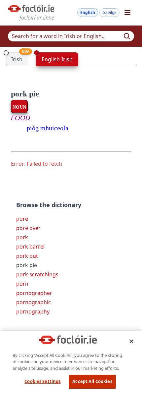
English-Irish (57, 59)
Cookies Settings (42, 381)
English (87, 12)
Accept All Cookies (92, 381)
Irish (16, 59)
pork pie (25, 93)
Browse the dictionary (48, 205)
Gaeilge (109, 12)
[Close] (131, 341)
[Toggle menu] (127, 12)
